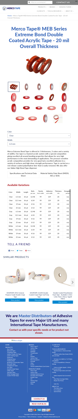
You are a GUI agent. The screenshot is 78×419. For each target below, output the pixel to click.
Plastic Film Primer (59, 380)
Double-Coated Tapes (13, 369)
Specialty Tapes (11, 372)
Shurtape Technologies (36, 375)
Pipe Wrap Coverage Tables (61, 379)
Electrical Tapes (11, 350)
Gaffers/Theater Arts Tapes (14, 354)
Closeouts (56, 346)
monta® (32, 361)
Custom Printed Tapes (13, 375)
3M (31, 354)
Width (9, 140)
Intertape (32, 351)
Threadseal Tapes (11, 352)
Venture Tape (33, 358)
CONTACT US (39, 399)
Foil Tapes (9, 367)
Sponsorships (57, 391)
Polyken (32, 356)
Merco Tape (33, 370)
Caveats (40, 416)
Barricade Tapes (11, 364)
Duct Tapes (10, 349)
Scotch (32, 364)
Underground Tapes (12, 365)
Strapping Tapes (11, 359)
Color (9, 132)
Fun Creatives (57, 390)
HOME (7, 345)
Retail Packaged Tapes (13, 374)
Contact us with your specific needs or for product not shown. (39, 331)
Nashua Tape (33, 348)
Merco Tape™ (34, 346)
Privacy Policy (22, 416)
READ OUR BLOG (39, 404)
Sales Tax (56, 384)
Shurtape (32, 350)
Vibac (32, 363)
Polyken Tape (34, 377)
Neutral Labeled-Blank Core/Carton (39, 366)
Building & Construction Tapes (15, 362)
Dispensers (10, 357)
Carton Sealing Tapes (12, 355)
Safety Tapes (10, 370)
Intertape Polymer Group (37, 374)
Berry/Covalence (34, 359)
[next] (73, 282)
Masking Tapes (11, 360)
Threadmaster (34, 353)
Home (9, 16)
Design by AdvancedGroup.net (51, 416)
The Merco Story (58, 388)
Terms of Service (31, 416)
